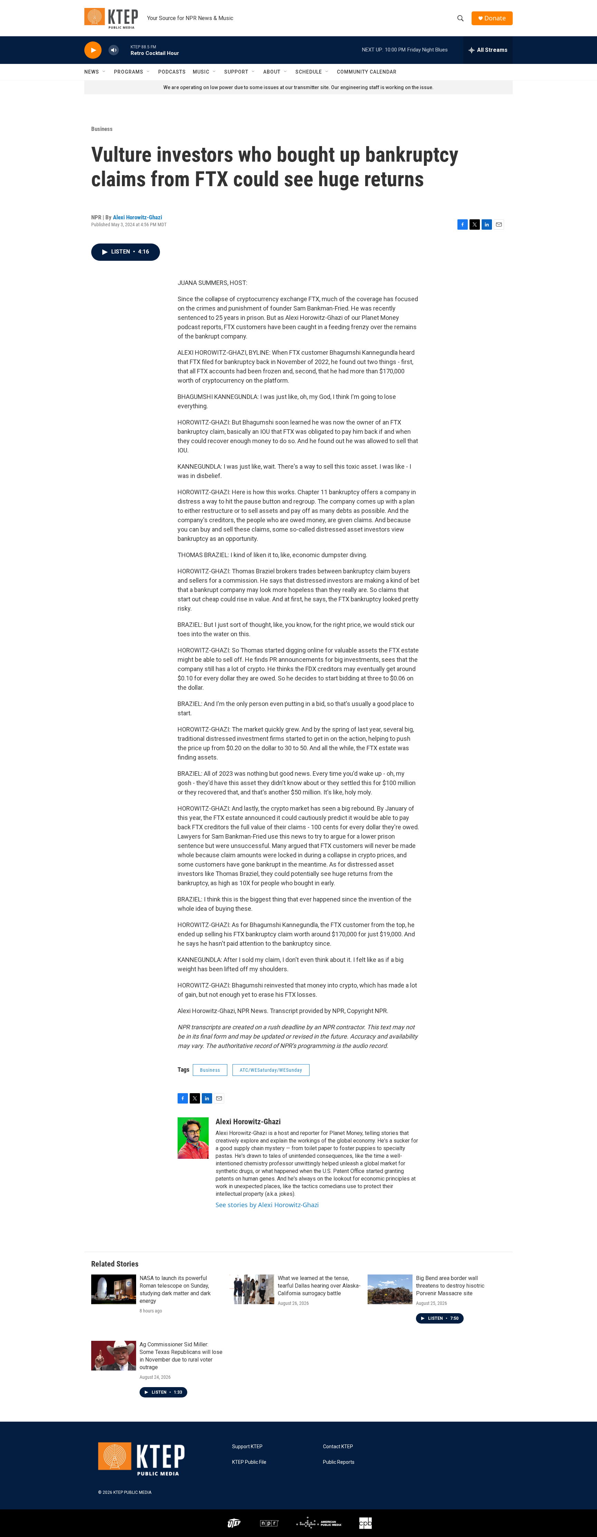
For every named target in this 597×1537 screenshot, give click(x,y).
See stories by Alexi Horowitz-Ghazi (267, 1205)
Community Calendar (367, 72)
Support (236, 72)
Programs (128, 72)
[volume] (114, 50)
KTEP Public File (249, 1462)
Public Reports (338, 1462)
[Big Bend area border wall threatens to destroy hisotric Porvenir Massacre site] (390, 1289)
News (91, 72)
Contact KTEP (338, 1446)
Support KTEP (247, 1446)
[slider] (125, 50)
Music (201, 72)
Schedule (308, 72)
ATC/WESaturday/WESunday (271, 1070)
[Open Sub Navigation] (104, 72)
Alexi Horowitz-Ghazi (137, 217)
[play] (92, 50)
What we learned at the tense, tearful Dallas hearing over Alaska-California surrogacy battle (319, 1286)
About (272, 72)
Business (102, 128)
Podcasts (172, 72)
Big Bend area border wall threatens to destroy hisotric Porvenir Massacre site (450, 1286)
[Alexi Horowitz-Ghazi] (193, 1138)
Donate (495, 18)
